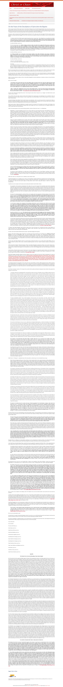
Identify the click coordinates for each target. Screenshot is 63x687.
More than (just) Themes (37, 685)
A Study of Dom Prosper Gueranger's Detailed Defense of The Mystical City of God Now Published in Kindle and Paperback (29, 10)
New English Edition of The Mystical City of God (32, 489)
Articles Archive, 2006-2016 (18, 8)
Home (10, 8)
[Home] (31, 4)
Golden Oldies (27, 8)
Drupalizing (28, 685)
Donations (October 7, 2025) (14, 15)
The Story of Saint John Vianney (45, 225)
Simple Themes (48, 685)
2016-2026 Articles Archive (36, 8)
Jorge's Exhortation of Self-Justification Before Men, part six (28, 258)
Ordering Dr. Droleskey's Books (14, 20)
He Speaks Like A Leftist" (30, 252)
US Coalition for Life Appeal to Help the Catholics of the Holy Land (32, 20)
